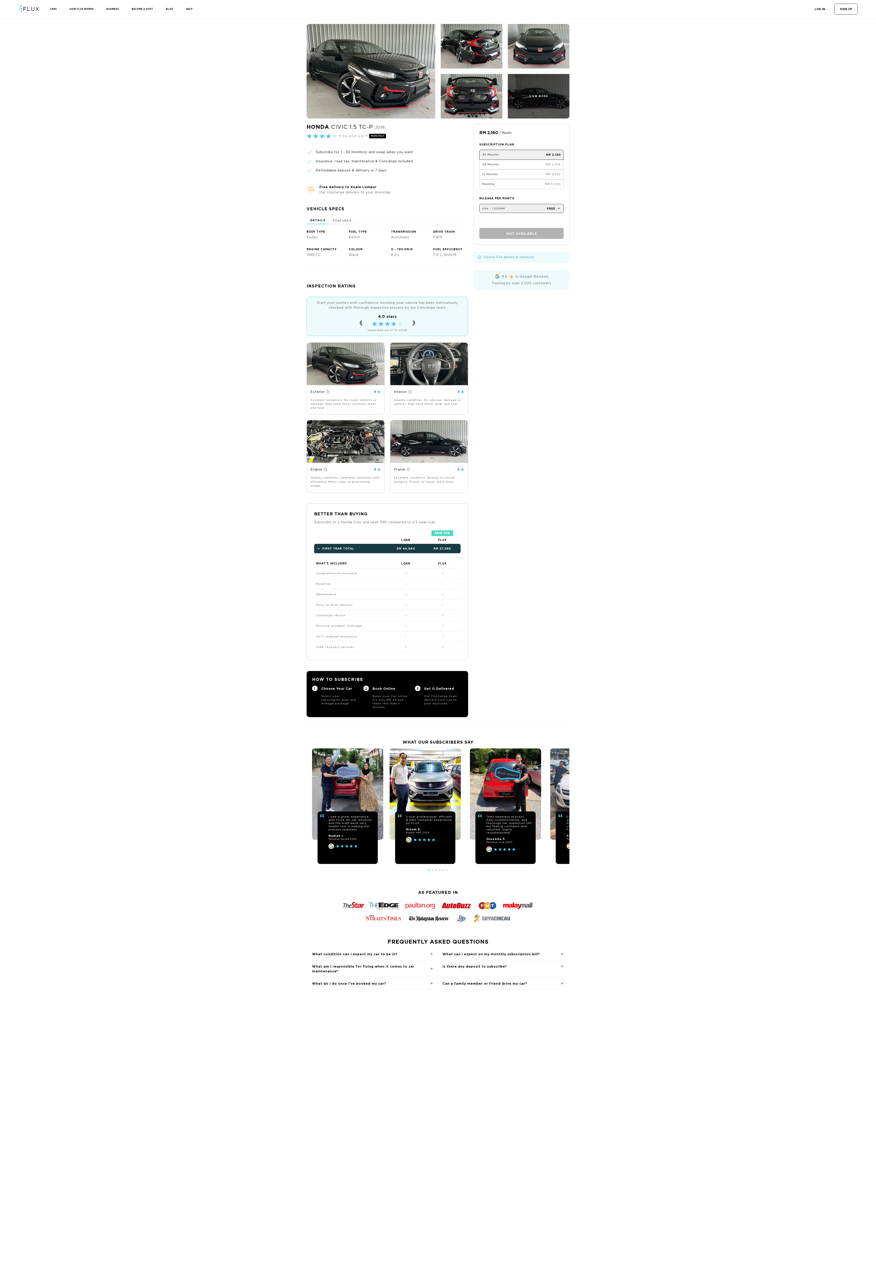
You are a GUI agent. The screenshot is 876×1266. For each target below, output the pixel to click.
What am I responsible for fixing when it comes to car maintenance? (363, 969)
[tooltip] (328, 392)
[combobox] (521, 208)
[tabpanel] (387, 241)
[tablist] (387, 220)
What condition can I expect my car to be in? (355, 954)
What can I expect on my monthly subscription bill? (491, 954)
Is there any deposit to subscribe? (475, 966)
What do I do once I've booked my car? (349, 983)
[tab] (318, 220)
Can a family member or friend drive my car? (485, 983)
